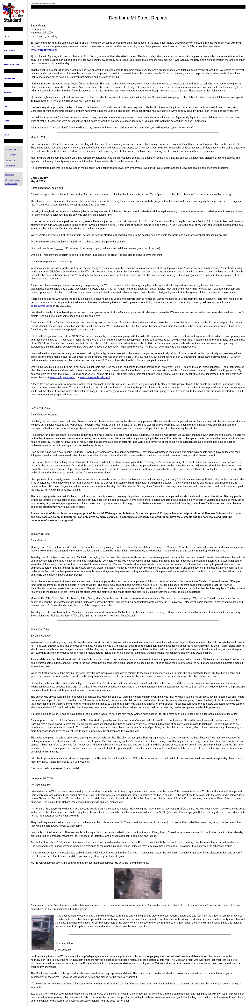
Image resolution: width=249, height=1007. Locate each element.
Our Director (10, 155)
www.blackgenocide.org (63, 377)
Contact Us (10, 166)
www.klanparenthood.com (94, 377)
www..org (44, 49)
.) (109, 377)
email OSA (9, 175)
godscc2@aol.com (41, 305)
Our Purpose (10, 149)
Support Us (10, 160)
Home (6, 134)
